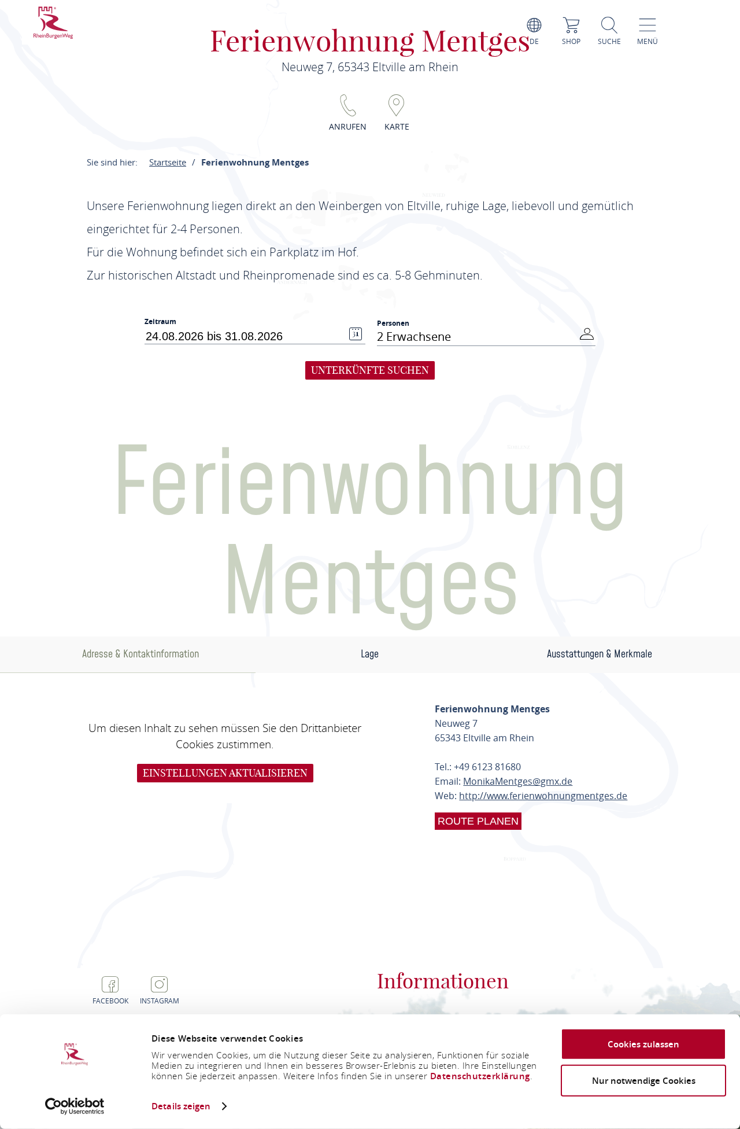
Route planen (478, 821)
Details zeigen (180, 1106)
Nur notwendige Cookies (643, 1080)
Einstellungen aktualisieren (225, 772)
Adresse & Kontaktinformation (140, 654)
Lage (370, 654)
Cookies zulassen (643, 1044)
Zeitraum (160, 322)
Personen (393, 323)
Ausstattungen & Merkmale (599, 654)
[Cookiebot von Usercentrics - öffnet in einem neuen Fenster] (74, 1106)
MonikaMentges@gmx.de (517, 781)
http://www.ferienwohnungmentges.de (543, 795)
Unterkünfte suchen (370, 370)
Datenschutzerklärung (480, 1076)
